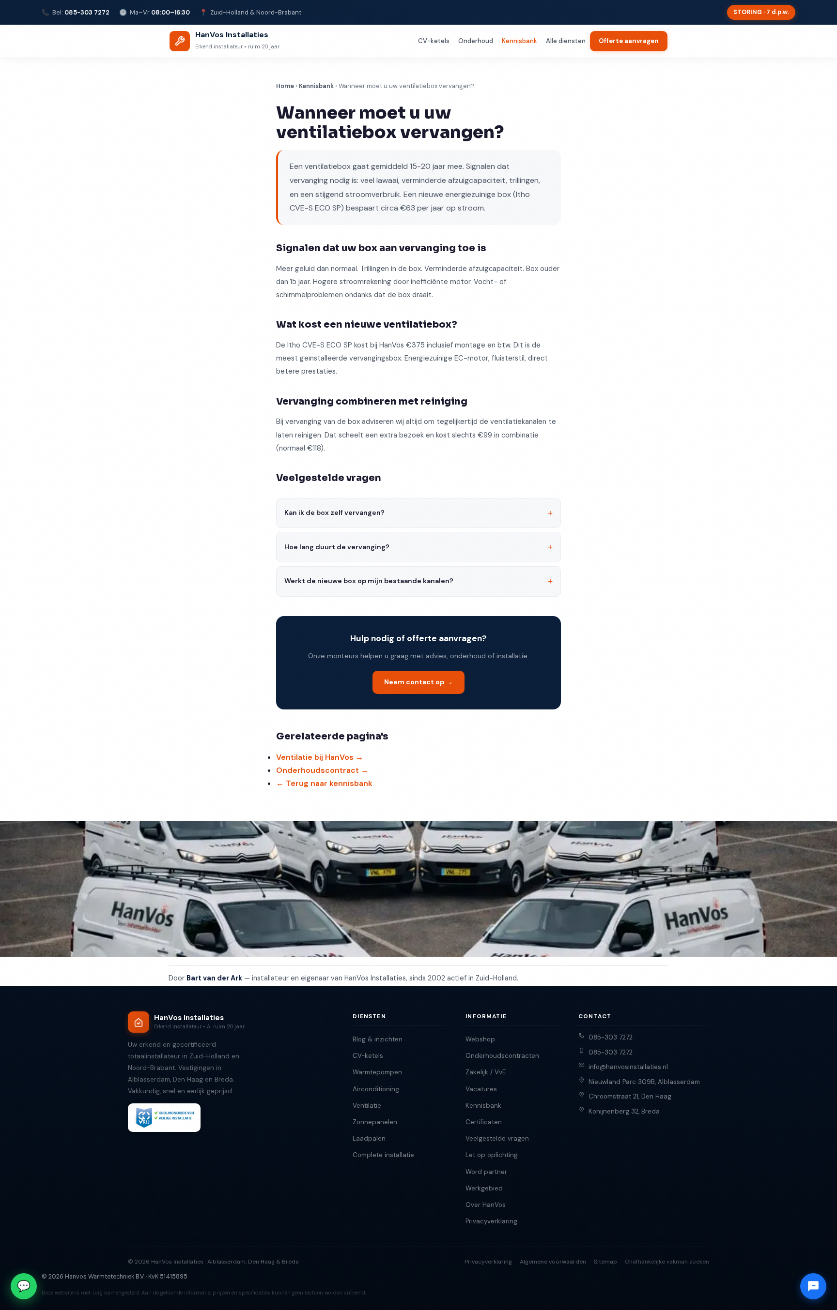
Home (285, 86)
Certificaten (483, 1122)
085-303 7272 (86, 12)
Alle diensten (566, 41)
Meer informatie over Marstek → (711, 1286)
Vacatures (481, 1089)
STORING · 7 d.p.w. (761, 12)
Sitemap (605, 1261)
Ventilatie (367, 1105)
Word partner (486, 1172)
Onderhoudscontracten (502, 1056)
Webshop (480, 1039)
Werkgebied (484, 1188)
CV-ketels (434, 41)
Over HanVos (485, 1205)
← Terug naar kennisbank (324, 783)
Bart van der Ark (214, 978)
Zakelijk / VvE (485, 1072)
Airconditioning (376, 1089)
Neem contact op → (418, 682)
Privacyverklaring (491, 1221)
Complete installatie (383, 1155)
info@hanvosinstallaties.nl (628, 1067)
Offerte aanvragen (629, 41)
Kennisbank (519, 41)
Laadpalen (369, 1138)
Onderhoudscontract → (322, 770)
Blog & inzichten (378, 1039)
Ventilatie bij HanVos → (319, 757)
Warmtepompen (377, 1072)
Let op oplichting (491, 1155)
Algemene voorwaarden (553, 1261)
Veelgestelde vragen (497, 1138)
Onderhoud (475, 41)
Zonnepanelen (375, 1122)
